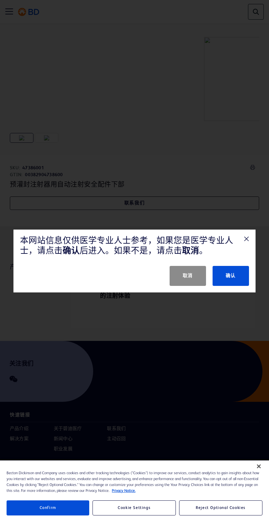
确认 (231, 275)
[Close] (259, 466)
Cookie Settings (134, 508)
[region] (134, 491)
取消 (188, 275)
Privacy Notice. (123, 491)
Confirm (48, 508)
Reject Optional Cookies (221, 508)
